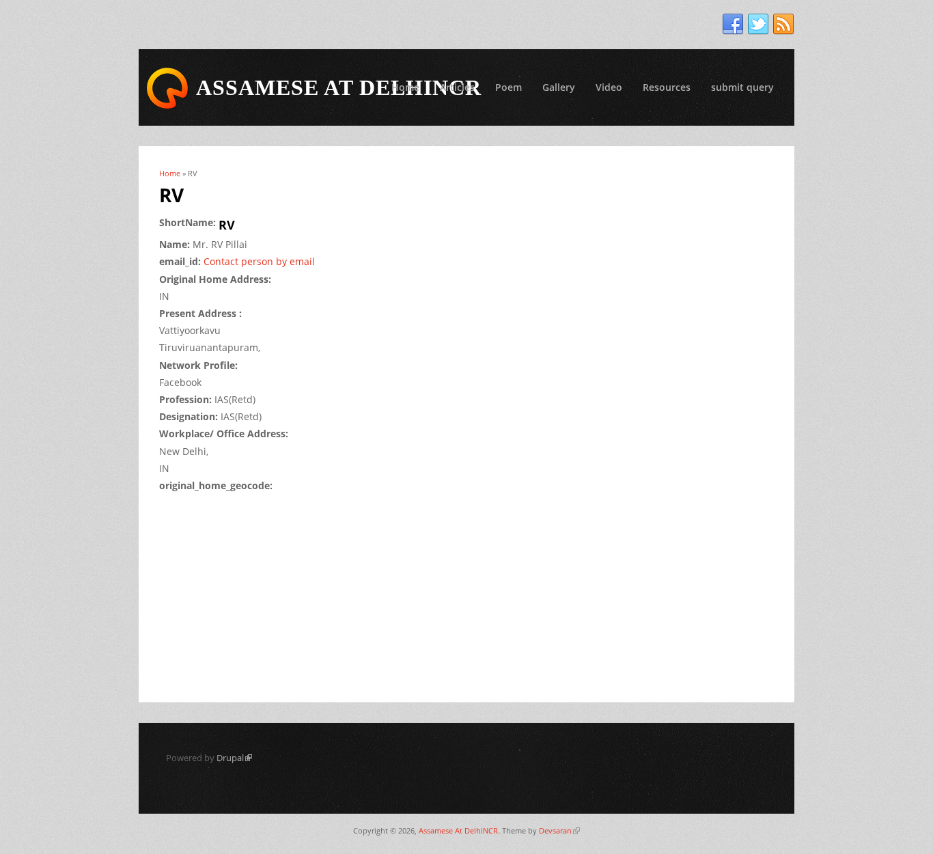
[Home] (167, 88)
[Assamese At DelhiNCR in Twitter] (758, 25)
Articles (457, 87)
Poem (508, 87)
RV (227, 225)
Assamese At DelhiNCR (458, 830)
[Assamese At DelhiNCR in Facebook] (733, 25)
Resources (667, 87)
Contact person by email (259, 261)
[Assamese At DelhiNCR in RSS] (783, 25)
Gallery (558, 87)
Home (405, 87)
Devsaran (559, 830)
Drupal (234, 758)
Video (609, 87)
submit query (742, 87)
